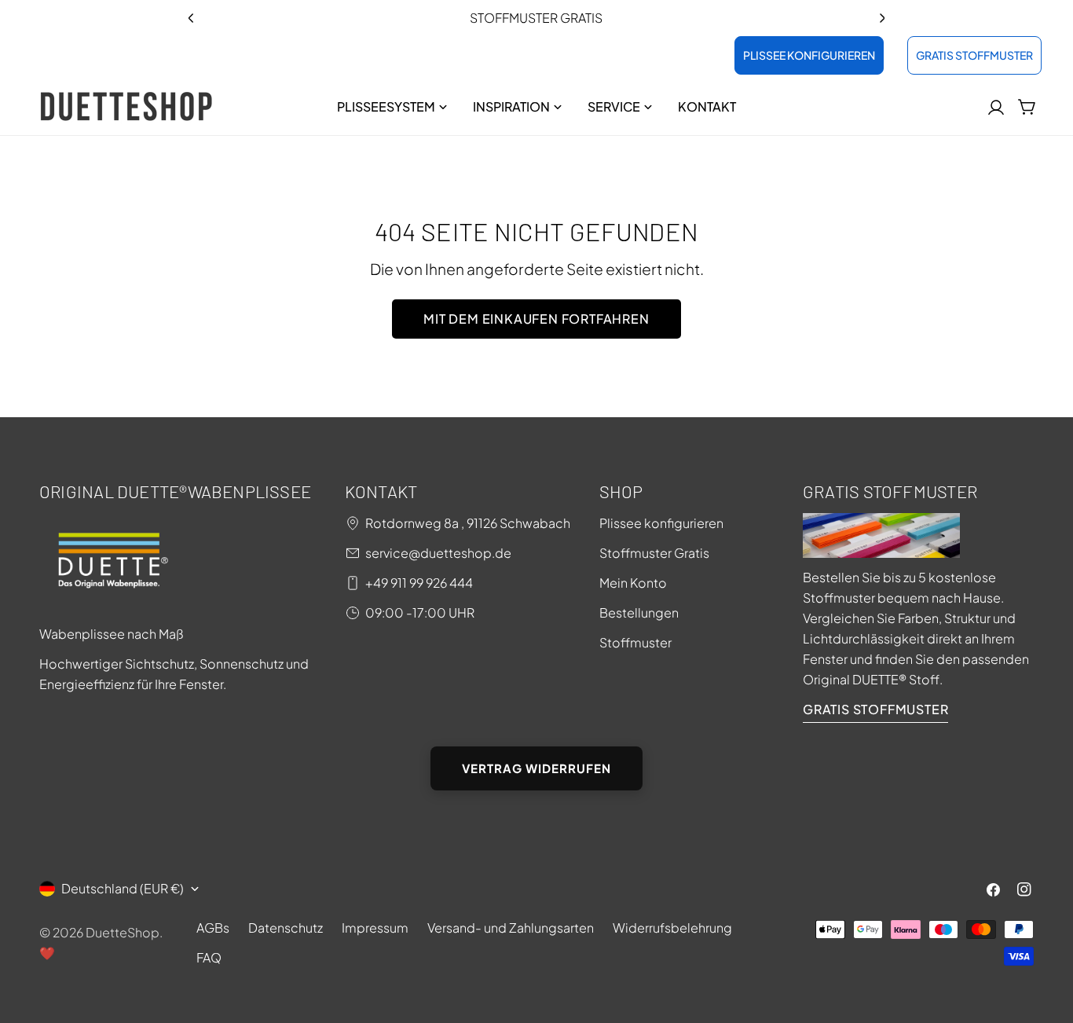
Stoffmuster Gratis (654, 552)
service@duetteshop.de (438, 552)
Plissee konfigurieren (661, 523)
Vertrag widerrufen (536, 768)
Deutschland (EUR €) (122, 888)
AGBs (212, 927)
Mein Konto (633, 582)
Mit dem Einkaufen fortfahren (536, 318)
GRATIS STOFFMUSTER (974, 55)
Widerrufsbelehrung (672, 927)
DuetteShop (122, 932)
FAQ (209, 957)
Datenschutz (285, 927)
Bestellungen (639, 612)
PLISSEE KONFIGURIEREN (809, 55)
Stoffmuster (635, 642)
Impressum (375, 927)
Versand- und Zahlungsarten (510, 927)
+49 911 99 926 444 (419, 582)
